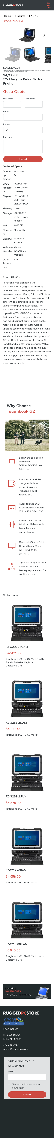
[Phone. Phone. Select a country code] (8, 130)
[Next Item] (44, 35)
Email (6, 111)
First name (8, 98)
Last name (30, 98)
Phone (6, 124)
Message (7, 137)
